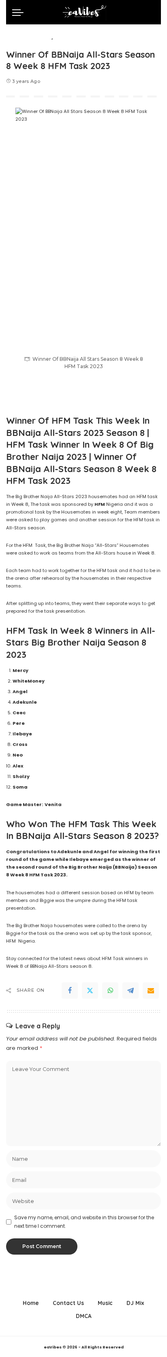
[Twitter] (90, 990)
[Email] (151, 990)
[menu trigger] (20, 12)
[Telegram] (130, 990)
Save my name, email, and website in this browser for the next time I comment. (84, 1221)
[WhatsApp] (110, 990)
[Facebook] (70, 990)
